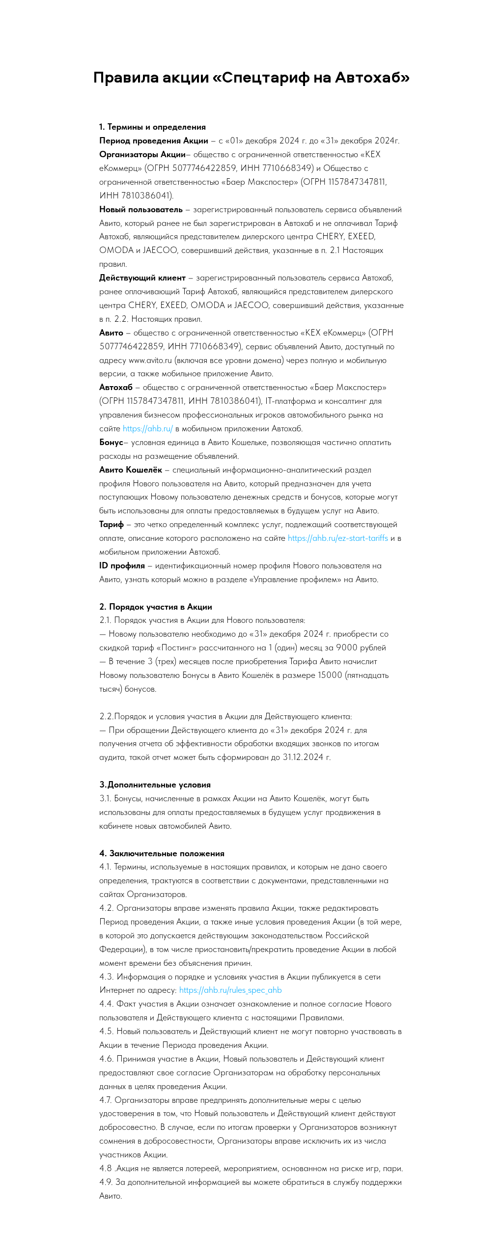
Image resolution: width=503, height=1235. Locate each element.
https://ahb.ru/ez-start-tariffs (338, 538)
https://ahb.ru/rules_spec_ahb (230, 989)
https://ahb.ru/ (148, 428)
